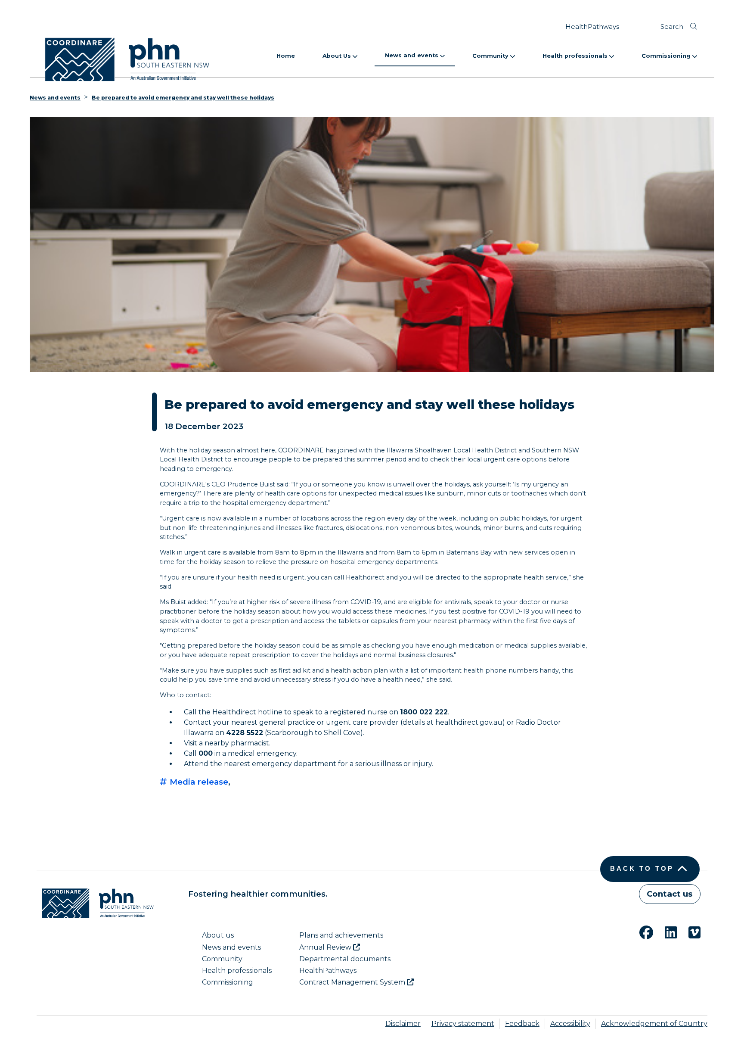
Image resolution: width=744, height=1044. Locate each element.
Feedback (522, 1023)
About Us (337, 56)
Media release (197, 782)
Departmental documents (345, 959)
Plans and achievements (341, 935)
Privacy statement (462, 1023)
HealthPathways (592, 26)
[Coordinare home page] (95, 903)
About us (218, 935)
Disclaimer (403, 1023)
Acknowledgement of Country (654, 1023)
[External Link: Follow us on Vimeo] (689, 931)
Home (285, 56)
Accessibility (570, 1023)
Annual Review (326, 947)
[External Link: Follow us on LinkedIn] (665, 931)
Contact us (669, 894)
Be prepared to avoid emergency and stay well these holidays (183, 97)
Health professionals (575, 56)
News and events (412, 55)
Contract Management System (353, 982)
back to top (642, 868)
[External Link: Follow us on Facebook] (641, 931)
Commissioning (667, 56)
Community (491, 56)
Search (671, 26)
